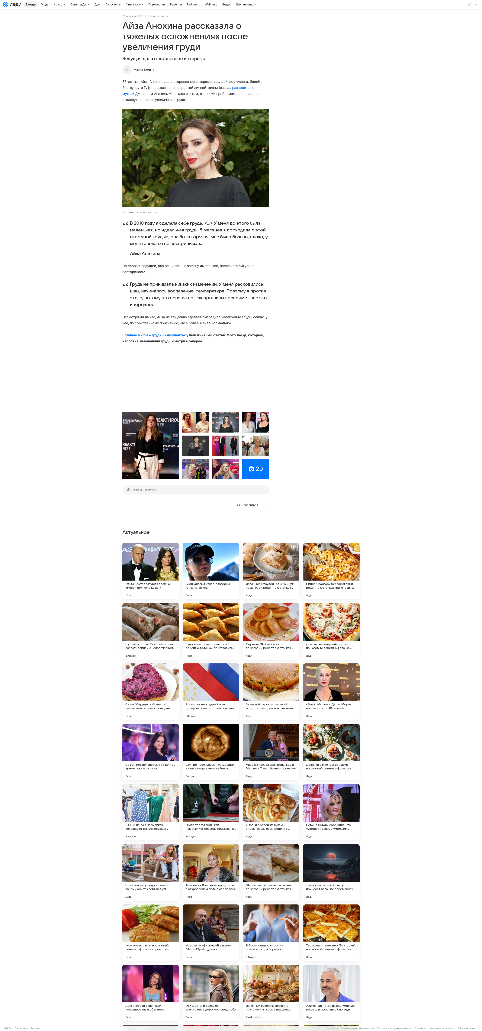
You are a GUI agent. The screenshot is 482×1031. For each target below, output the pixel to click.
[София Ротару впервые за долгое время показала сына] (150, 752)
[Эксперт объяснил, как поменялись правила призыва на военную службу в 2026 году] (211, 812)
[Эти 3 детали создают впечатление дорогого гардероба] (211, 993)
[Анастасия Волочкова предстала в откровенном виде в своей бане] (211, 872)
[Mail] (5, 4)
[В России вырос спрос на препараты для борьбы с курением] (271, 932)
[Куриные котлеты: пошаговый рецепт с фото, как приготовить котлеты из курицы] (150, 932)
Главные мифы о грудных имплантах (154, 335)
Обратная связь (466, 1028)
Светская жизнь (158, 16)
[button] (195, 158)
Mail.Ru (8, 1028)
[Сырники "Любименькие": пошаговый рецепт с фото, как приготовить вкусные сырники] (271, 631)
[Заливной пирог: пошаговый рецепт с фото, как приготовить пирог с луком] (271, 691)
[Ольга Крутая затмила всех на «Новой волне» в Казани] (150, 571)
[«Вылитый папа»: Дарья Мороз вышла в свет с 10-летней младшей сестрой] (331, 691)
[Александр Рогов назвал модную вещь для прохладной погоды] (331, 993)
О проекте (332, 1028)
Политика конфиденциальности (394, 1028)
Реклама (35, 1028)
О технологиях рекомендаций (357, 1028)
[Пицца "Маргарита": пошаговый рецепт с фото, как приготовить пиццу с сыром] (331, 571)
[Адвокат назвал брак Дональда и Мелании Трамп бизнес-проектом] (271, 752)
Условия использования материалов (434, 1028)
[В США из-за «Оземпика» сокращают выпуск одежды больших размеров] (150, 812)
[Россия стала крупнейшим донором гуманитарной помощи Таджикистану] (211, 691)
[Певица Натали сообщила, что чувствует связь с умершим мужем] (331, 812)
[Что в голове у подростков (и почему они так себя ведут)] (150, 872)
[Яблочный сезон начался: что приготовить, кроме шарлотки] (271, 993)
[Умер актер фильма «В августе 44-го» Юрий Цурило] (211, 932)
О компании (21, 1028)
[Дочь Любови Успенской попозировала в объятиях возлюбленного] (150, 993)
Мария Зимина (144, 69)
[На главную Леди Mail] (14, 4)
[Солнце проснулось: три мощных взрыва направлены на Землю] (211, 752)
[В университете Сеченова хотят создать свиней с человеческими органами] (150, 631)
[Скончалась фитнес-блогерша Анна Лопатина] (211, 571)
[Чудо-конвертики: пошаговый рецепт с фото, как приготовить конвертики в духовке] (211, 631)
